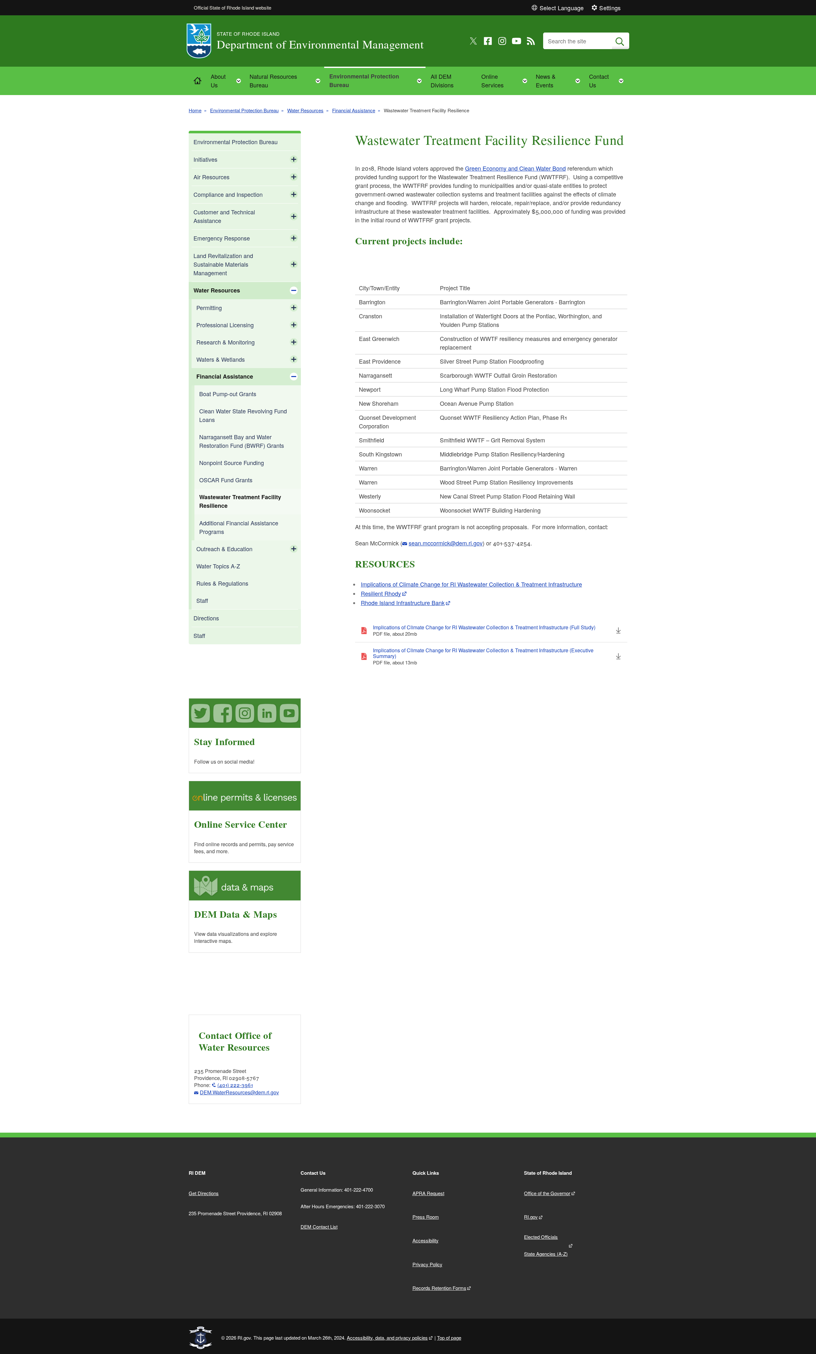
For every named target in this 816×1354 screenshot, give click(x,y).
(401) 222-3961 (235, 1085)
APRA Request (428, 1193)
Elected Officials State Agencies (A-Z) (546, 1245)
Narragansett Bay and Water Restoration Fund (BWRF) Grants (241, 441)
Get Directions (204, 1193)
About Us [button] (228, 80)
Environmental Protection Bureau (244, 110)
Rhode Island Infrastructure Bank (403, 602)
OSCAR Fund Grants (225, 480)
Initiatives (205, 159)
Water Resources (305, 110)
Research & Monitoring (225, 342)
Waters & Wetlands (220, 359)
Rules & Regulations (222, 583)
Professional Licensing (225, 325)
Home (195, 110)
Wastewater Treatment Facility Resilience (240, 501)
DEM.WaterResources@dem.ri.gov (239, 1092)
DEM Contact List (319, 1226)
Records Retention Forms (439, 1287)
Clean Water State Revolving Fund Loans (243, 415)
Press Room (425, 1216)
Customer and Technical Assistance (224, 216)
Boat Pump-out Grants (227, 393)
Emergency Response (221, 238)
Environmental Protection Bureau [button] (377, 80)
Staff (202, 600)
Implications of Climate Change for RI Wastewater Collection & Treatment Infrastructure (471, 584)
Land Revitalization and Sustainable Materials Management (223, 264)
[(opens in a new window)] (473, 41)
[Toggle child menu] (294, 159)
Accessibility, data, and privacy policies (387, 1337)
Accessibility (425, 1240)
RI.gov (531, 1216)
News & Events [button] (560, 80)
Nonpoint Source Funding (231, 462)
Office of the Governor (547, 1193)
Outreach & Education (224, 548)
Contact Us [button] (608, 80)
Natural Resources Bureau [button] (287, 80)
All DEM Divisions (442, 80)
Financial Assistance (353, 110)
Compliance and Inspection (228, 194)
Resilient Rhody (381, 593)
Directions (206, 618)
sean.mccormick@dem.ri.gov (446, 543)
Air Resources (211, 177)
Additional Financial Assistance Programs (238, 527)
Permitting (209, 307)
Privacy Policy (427, 1264)
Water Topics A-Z (218, 566)
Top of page (449, 1337)
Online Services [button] (506, 80)
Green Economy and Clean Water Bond (515, 168)
